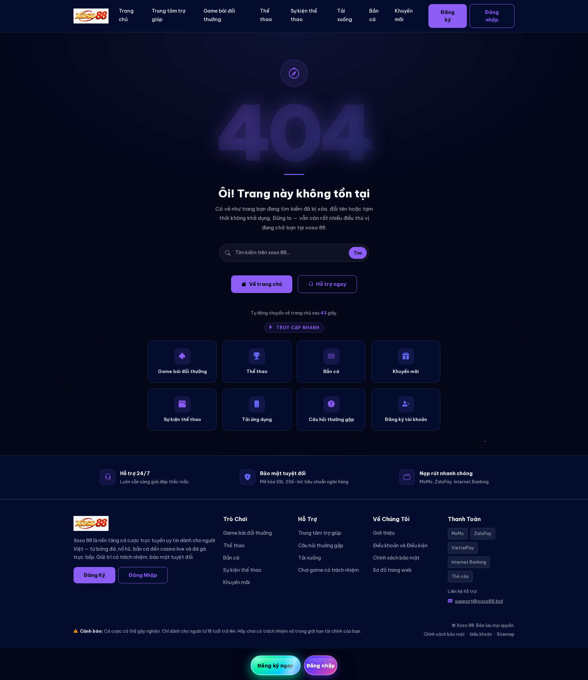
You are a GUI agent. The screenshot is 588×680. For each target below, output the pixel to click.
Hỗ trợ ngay (331, 284)
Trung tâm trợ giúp (168, 15)
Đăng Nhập (143, 575)
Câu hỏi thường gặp (320, 546)
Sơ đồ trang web (392, 570)
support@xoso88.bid (479, 601)
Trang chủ (126, 15)
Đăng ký (448, 16)
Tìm (358, 252)
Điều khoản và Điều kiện (400, 546)
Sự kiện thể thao (304, 15)
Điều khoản (481, 634)
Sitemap (505, 634)
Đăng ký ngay (275, 665)
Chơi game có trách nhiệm (328, 570)
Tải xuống (344, 15)
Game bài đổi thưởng (219, 15)
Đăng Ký (94, 575)
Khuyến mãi (404, 15)
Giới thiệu (384, 533)
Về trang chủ (265, 284)
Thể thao (266, 15)
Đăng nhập (492, 16)
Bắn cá (374, 15)
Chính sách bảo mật (396, 558)
